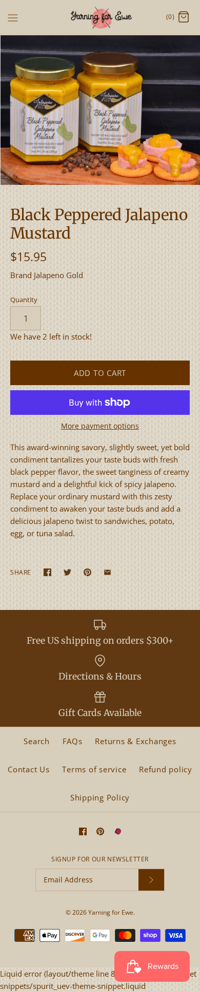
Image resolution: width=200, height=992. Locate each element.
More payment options (100, 426)
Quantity (23, 299)
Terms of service (94, 769)
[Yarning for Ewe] (100, 17)
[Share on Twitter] (67, 572)
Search (37, 741)
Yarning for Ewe (110, 912)
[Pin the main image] (87, 572)
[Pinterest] (100, 831)
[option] (100, 110)
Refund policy (165, 769)
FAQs (73, 741)
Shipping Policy (100, 797)
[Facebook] (83, 831)
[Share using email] (107, 572)
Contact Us (29, 769)
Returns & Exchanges (135, 741)
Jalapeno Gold (58, 275)
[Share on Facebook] (47, 572)
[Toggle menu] (13, 17)
